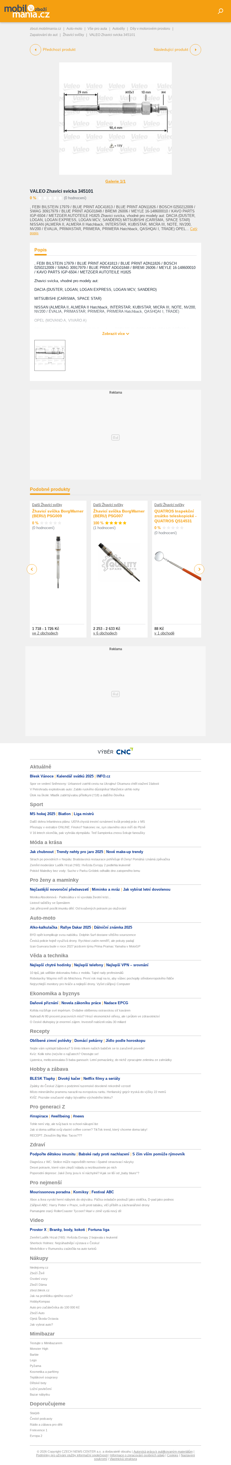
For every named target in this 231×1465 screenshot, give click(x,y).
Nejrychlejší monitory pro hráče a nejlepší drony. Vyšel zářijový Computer (80, 984)
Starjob (34, 1413)
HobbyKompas (40, 1301)
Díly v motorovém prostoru (150, 29)
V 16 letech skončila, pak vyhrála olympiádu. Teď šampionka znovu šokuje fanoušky (87, 832)
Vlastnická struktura (123, 1459)
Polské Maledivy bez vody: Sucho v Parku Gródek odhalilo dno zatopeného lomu (85, 870)
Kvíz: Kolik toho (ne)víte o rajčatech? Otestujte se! (64, 1054)
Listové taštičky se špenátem (50, 902)
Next (199, 569)
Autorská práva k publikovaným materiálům (163, 1451)
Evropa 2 (36, 1435)
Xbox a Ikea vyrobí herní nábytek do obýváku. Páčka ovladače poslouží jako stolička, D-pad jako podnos (102, 1199)
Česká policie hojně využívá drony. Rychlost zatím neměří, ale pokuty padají (82, 940)
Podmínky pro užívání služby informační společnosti (72, 1455)
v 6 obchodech (105, 633)
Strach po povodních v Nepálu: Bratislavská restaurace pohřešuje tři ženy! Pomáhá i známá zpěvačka (100, 859)
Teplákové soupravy (44, 1377)
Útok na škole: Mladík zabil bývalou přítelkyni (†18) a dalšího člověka (77, 795)
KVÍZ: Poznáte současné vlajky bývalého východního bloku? (71, 1097)
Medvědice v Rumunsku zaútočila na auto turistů (63, 1248)
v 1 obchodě (164, 633)
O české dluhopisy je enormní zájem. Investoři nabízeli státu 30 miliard (78, 1022)
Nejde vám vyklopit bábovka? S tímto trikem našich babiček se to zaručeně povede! (87, 1048)
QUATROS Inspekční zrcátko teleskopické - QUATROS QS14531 (175, 516)
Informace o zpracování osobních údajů (137, 1455)
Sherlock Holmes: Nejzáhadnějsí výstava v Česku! (64, 1243)
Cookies (172, 1455)
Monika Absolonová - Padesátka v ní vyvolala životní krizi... (70, 897)
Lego (33, 1360)
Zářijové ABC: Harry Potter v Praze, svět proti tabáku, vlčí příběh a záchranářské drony (90, 1205)
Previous (32, 569)
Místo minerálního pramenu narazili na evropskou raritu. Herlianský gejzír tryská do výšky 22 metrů (98, 1092)
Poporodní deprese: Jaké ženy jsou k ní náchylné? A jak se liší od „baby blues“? (84, 1173)
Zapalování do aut (43, 35)
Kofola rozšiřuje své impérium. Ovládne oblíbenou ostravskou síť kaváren (80, 1010)
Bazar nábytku (40, 1394)
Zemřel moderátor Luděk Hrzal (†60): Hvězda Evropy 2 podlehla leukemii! (80, 865)
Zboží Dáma (38, 1284)
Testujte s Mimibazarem (46, 1343)
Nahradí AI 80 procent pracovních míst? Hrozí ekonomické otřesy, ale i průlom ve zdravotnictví (95, 1016)
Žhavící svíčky (73, 35)
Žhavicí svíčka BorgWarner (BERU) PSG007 (119, 513)
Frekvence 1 (38, 1430)
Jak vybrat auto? (41, 1324)
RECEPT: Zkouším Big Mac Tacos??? (56, 1135)
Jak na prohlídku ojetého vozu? (51, 1296)
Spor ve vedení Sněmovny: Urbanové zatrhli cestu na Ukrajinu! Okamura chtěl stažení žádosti (94, 783)
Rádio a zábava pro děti (46, 1424)
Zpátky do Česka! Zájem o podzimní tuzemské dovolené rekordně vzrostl (80, 1086)
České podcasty (41, 1418)
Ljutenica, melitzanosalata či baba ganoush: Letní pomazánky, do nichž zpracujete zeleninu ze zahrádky (101, 1060)
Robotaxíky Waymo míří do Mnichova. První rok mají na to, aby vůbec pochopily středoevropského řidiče (102, 978)
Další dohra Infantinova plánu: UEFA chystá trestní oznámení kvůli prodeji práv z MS (87, 821)
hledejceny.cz (39, 1267)
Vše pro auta (97, 29)
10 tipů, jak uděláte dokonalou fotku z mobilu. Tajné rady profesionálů (76, 972)
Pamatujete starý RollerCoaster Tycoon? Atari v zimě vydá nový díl (75, 1211)
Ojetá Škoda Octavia (44, 1318)
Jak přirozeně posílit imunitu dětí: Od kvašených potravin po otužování (78, 908)
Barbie (34, 1354)
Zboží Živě (37, 1273)
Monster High (39, 1348)
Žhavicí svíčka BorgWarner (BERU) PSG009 (57, 513)
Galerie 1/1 (115, 181)
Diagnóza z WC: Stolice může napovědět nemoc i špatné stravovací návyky (82, 1162)
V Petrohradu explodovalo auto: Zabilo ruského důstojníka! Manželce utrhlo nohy (85, 789)
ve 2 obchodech (45, 633)
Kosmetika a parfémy (44, 1371)
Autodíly (118, 29)
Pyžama (35, 1366)
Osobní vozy (39, 1278)
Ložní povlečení (41, 1389)
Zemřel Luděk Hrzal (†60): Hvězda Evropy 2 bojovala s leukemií (73, 1237)
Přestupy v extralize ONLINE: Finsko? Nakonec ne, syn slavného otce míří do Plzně (87, 827)
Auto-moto (74, 29)
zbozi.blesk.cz (40, 1290)
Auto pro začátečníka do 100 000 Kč (55, 1307)
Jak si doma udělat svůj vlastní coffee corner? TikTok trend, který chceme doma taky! (88, 1129)
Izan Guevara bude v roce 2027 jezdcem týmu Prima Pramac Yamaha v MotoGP (85, 946)
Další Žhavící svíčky (47, 505)
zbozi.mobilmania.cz (45, 29)
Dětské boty (38, 1383)
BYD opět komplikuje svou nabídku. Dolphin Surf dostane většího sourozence (83, 934)
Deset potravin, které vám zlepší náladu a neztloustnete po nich (73, 1167)
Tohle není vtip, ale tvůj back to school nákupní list (64, 1124)
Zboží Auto (37, 1313)
